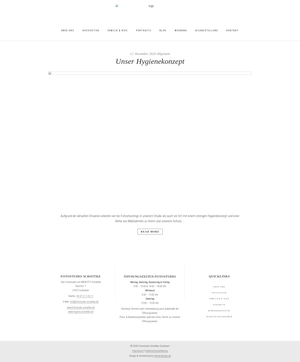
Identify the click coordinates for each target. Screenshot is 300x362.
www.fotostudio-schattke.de (81, 307)
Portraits (219, 305)
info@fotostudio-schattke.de (84, 301)
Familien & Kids (219, 299)
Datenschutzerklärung (157, 350)
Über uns (219, 287)
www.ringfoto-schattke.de (80, 311)
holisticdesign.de (162, 355)
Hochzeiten (219, 293)
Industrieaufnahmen (219, 317)
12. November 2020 (143, 54)
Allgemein (163, 54)
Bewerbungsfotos (219, 311)
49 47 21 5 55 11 (85, 296)
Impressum (138, 350)
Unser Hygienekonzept (150, 61)
